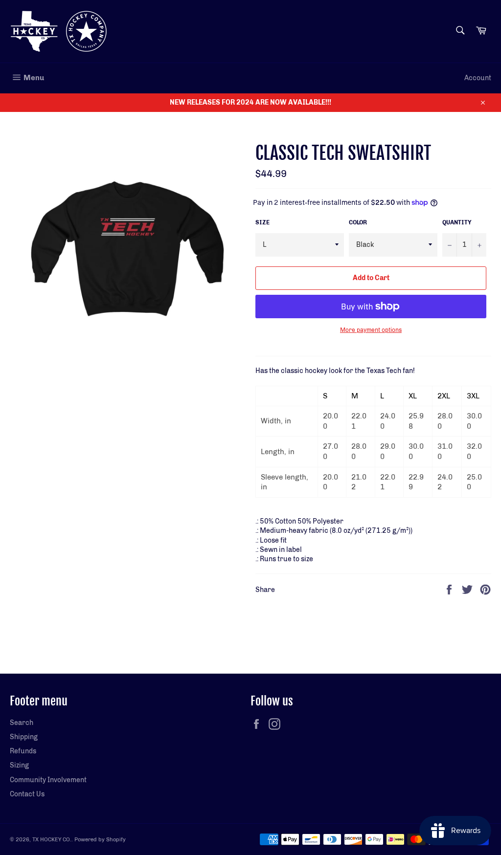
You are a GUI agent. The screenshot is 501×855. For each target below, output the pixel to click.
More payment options (371, 330)
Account (477, 78)
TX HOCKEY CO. (51, 839)
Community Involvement (48, 780)
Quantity (457, 222)
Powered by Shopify (100, 839)
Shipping (24, 737)
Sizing (19, 765)
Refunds (23, 751)
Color (358, 222)
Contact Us (27, 794)
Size (262, 222)
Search (21, 723)
